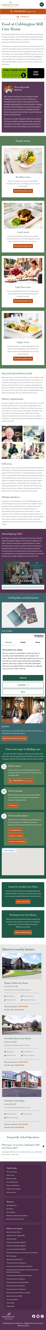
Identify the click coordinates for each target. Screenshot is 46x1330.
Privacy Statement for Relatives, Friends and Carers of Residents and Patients (22, 1271)
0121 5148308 (19, 1127)
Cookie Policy (10, 1306)
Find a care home (23, 902)
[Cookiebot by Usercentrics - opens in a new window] (34, 636)
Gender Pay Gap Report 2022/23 (16, 1246)
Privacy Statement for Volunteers (16, 1289)
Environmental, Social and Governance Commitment (22, 1252)
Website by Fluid (23, 1325)
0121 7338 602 (23, 1124)
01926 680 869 (19, 11)
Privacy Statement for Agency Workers (17, 1282)
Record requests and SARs (14, 1296)
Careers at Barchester (23, 932)
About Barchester (11, 1205)
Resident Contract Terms (13, 1232)
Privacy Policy (10, 1303)
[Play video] (23, 573)
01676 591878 (19, 1010)
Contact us (24, 17)
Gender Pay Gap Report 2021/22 (15, 1242)
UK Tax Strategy (11, 1256)
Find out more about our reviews (14, 738)
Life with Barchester (12, 1182)
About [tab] (37, 642)
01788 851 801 (19, 1065)
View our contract (15, 836)
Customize (22, 685)
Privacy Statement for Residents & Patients (19, 1275)
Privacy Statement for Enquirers (15, 1279)
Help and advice (11, 1178)
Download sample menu (23, 191)
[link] (23, 983)
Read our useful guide (17, 841)
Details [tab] (23, 642)
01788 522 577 (23, 1062)
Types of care (10, 1175)
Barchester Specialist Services (15, 1219)
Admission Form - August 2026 (15, 1235)
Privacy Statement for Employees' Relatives (19, 1266)
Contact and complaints (13, 1189)
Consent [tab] (8, 642)
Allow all (23, 678)
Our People (9, 1209)
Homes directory (11, 1192)
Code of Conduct (11, 1239)
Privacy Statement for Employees (16, 1263)
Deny (23, 692)
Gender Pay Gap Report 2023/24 (16, 1249)
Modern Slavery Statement (14, 1259)
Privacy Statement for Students (15, 1286)
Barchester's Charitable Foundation (17, 1215)
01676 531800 (23, 1007)
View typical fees (15, 830)
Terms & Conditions (12, 1299)
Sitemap (40, 1323)
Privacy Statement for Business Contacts (18, 1292)
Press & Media (10, 1212)
